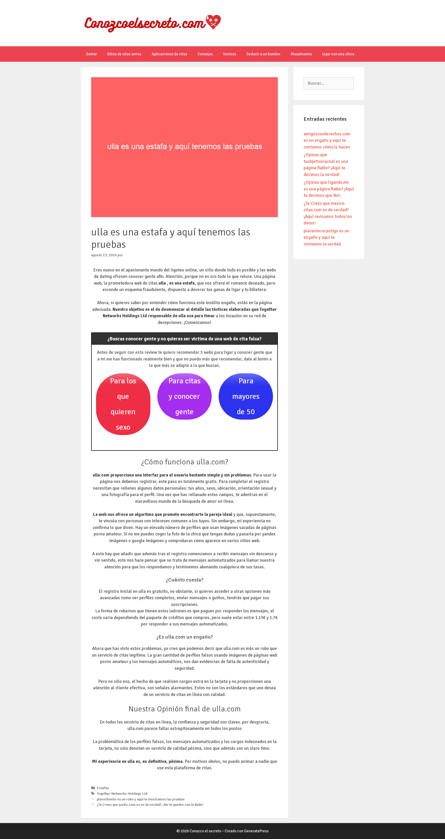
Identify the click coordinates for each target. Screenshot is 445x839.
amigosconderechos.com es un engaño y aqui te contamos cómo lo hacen (327, 140)
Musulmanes (301, 54)
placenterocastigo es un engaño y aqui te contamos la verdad (326, 237)
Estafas (103, 787)
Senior (91, 54)
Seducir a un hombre (263, 54)
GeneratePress (256, 831)
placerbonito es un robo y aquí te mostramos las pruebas (141, 799)
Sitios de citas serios (124, 54)
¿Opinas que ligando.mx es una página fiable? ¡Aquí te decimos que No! (329, 189)
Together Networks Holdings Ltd (122, 793)
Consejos (205, 54)
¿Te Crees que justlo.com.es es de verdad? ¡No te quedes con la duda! (150, 804)
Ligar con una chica (338, 54)
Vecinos (229, 54)
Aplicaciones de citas (169, 54)
